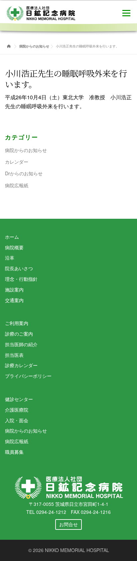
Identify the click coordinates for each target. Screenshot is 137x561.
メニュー (126, 12)
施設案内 (14, 289)
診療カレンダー (21, 365)
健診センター (19, 399)
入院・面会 (16, 420)
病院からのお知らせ (26, 150)
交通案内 (14, 300)
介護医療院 (16, 409)
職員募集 (14, 451)
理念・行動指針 (21, 279)
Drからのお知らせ (24, 173)
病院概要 (14, 247)
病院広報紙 (16, 185)
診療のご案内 (19, 333)
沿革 (9, 257)
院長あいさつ (19, 268)
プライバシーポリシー (28, 375)
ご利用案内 (16, 323)
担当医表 (14, 355)
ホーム (12, 236)
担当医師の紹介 (21, 344)
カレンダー (16, 161)
